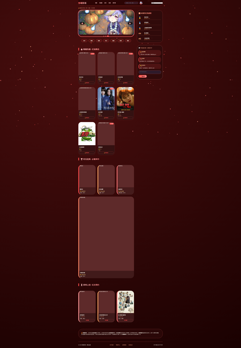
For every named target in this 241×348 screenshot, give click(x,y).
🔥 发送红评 (142, 76)
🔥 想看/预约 (87, 82)
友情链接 (124, 345)
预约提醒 (87, 320)
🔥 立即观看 (84, 31)
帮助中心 (118, 345)
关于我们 (112, 345)
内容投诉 (131, 345)
